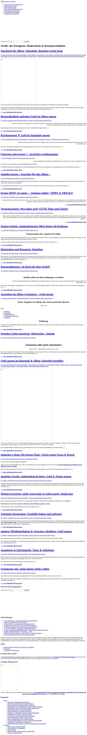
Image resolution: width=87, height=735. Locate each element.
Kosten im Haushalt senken (36, 120)
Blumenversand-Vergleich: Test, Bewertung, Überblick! (19, 647)
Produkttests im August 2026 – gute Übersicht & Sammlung (20, 625)
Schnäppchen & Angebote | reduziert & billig (19, 714)
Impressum (7, 649)
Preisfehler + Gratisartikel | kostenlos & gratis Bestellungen (23, 713)
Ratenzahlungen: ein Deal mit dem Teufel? (25, 266)
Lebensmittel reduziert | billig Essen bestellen (28, 366)
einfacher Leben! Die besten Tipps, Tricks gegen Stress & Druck (38, 454)
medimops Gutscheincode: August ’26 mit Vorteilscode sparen (20, 627)
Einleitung (7, 311)
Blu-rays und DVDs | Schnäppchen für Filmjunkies (21, 705)
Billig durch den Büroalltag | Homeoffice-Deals (20, 703)
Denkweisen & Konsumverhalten (18, 55)
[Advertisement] (43, 28)
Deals (5, 700)
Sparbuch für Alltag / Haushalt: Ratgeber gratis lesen (32, 50)
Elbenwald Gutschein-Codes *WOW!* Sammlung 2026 (19, 634)
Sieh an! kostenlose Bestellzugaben (13, 4)
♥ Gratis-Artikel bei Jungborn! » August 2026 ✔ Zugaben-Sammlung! (23, 633)
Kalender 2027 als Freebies (11, 14)
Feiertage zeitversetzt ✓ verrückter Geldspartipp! (29, 154)
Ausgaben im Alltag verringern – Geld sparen (27, 294)
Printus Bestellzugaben (10, 7)
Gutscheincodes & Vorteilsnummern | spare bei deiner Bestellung (24, 706)
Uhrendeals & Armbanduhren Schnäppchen (19, 722)
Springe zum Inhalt (10, 1)
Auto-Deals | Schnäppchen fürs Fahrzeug (18, 702)
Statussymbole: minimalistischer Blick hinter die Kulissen (34, 226)
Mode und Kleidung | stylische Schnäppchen (19, 711)
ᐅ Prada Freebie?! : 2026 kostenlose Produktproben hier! (19, 624)
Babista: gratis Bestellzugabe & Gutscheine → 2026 (18, 631)
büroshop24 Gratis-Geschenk (12, 10)
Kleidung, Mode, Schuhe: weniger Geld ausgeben (67, 55)
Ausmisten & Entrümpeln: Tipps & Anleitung (27, 550)
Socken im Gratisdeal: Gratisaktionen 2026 (15, 622)
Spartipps (6, 725)
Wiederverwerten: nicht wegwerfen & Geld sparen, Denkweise (37, 493)
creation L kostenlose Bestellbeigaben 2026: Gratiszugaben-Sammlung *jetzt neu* (26, 630)
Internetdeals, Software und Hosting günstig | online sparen (23, 708)
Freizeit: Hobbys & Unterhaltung (36, 55)
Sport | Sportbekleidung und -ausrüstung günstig (20, 719)
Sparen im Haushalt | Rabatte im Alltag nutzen (24, 56)
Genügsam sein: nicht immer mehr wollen (25, 568)
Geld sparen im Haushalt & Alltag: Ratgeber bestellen (32, 360)
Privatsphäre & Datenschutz (11, 650)
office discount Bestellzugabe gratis (13, 9)
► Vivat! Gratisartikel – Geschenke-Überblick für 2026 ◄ (20, 628)
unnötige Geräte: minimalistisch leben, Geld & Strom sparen (36, 476)
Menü (2, 1)
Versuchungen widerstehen (11, 316)
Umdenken (7, 317)
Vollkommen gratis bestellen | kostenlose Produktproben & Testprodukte (56, 56)
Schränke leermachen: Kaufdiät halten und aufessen (31, 513)
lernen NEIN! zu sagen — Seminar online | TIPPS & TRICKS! (37, 192)
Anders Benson (80, 56)
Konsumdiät (7, 313)
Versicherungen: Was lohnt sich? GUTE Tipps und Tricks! (34, 208)
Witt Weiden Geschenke (10, 6)
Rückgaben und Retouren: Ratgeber (22, 249)
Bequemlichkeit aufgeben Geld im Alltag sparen (28, 116)
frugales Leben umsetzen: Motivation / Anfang (28, 333)
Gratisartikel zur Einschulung (12, 12)
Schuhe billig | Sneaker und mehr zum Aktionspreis (21, 716)
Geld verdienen (50, 55)
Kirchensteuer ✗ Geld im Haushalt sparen (25, 135)
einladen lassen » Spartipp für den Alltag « (25, 174)
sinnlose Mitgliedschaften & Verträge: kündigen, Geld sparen (36, 531)
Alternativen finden (9, 314)
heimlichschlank (40, 657)
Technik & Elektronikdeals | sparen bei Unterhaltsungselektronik (24, 720)
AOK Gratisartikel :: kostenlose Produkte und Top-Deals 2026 (21, 620)
